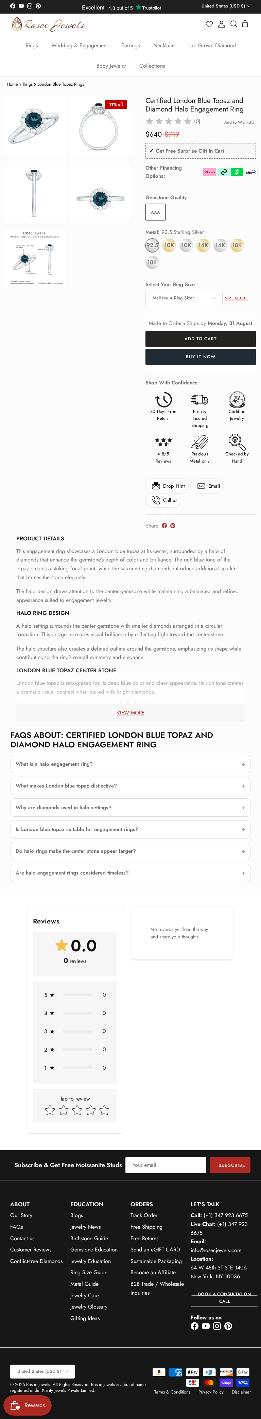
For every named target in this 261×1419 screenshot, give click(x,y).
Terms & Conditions (172, 1392)
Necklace (164, 45)
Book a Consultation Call (224, 1297)
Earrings (130, 45)
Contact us (22, 1238)
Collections (152, 66)
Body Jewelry (111, 66)
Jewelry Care (84, 1295)
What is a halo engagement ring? (54, 764)
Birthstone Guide (89, 1238)
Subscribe (232, 1165)
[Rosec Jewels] (48, 24)
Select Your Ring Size (170, 284)
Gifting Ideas (85, 1318)
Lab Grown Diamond (212, 45)
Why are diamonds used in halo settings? (63, 807)
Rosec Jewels (38, 1384)
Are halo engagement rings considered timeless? (72, 873)
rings (28, 84)
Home (12, 84)
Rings (31, 45)
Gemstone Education (94, 1249)
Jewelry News (85, 1227)
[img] (168, 121)
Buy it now (200, 356)
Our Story (21, 1215)
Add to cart (201, 338)
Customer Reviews (30, 1249)
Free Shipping (146, 1227)
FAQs (16, 1227)
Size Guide (236, 298)
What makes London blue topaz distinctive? (66, 786)
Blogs (76, 1215)
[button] (209, 24)
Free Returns (144, 1238)
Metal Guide (84, 1284)
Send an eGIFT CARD (155, 1249)
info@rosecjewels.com (216, 1250)
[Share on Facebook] (164, 525)
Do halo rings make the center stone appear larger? (76, 851)
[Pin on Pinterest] (172, 525)
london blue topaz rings (60, 84)
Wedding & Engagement (79, 45)
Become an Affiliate (153, 1272)
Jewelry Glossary (88, 1307)
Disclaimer (241, 1392)
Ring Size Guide (88, 1272)
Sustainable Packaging (156, 1261)
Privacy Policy (211, 1392)
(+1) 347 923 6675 (226, 1215)
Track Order (143, 1215)
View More (130, 712)
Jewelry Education (90, 1261)
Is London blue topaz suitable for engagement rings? (77, 829)
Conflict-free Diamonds (36, 1261)
